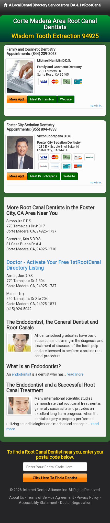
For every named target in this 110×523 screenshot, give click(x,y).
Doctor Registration (75, 503)
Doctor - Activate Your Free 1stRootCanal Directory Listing (53, 265)
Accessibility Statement (38, 503)
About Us (16, 497)
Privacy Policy (88, 497)
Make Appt (16, 99)
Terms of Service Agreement (50, 497)
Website (66, 99)
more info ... (96, 105)
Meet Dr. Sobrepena (43, 176)
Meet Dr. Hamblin (42, 99)
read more (75, 374)
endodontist (21, 374)
